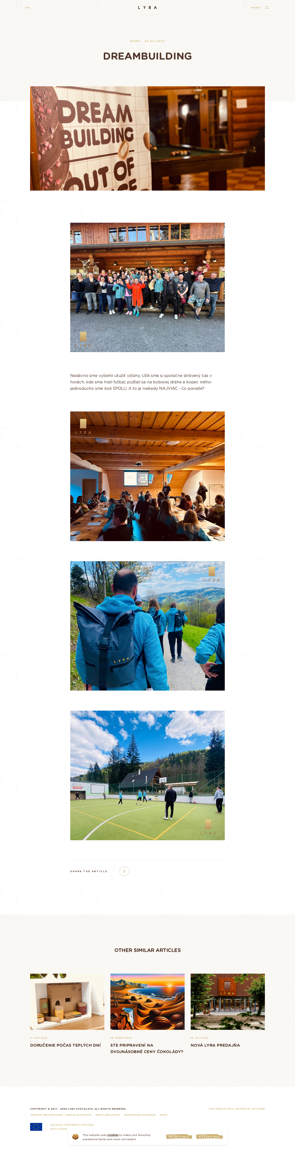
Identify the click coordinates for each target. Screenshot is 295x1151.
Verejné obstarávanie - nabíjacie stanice (61, 1114)
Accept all (210, 1137)
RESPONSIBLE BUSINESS (140, 1114)
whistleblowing (108, 1114)
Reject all (179, 1137)
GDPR (163, 1114)
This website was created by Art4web (237, 1108)
